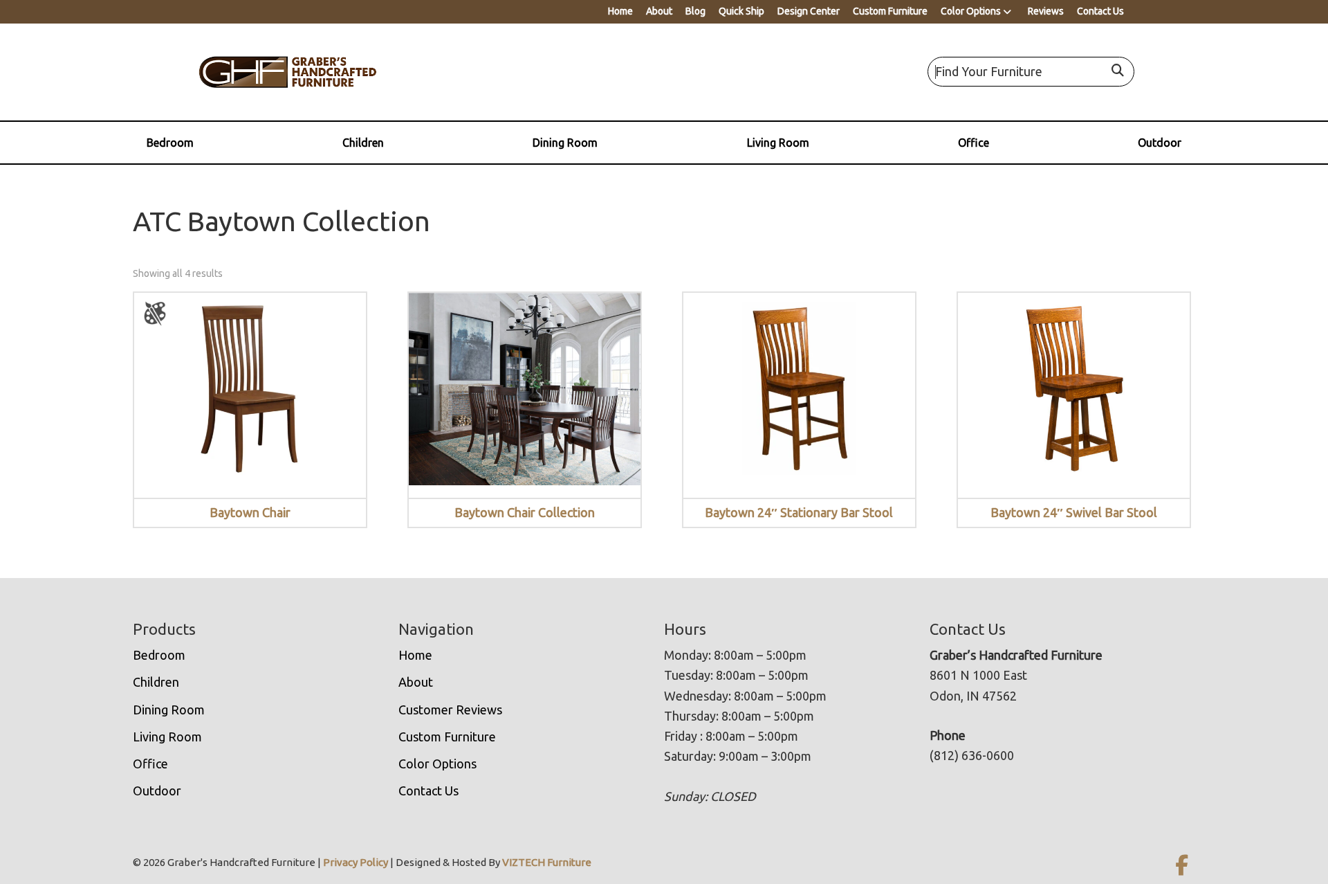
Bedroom (170, 142)
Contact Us (1100, 11)
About (659, 11)
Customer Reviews (450, 709)
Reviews (1046, 11)
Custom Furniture (890, 11)
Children (363, 142)
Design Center (808, 11)
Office (973, 142)
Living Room (778, 142)
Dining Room (565, 142)
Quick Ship (741, 11)
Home (620, 11)
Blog (695, 11)
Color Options (971, 11)
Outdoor (1159, 142)
